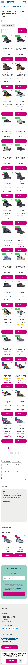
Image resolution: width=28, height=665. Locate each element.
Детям (19, 6)
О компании (4, 605)
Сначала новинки (6, 32)
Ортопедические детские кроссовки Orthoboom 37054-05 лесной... (7, 321)
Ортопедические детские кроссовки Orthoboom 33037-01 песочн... (7, 157)
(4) (10, 378)
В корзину (7, 59)
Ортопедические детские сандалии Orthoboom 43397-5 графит (20, 430)
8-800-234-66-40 (8, 617)
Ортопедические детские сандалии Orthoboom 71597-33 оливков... (20, 403)
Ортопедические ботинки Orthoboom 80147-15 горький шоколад (7, 76)
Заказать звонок (9, 647)
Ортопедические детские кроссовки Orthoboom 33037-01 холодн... (20, 130)
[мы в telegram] (17, 628)
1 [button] (6, 207)
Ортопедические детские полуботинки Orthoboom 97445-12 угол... (20, 157)
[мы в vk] (6, 628)
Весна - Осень (20, 474)
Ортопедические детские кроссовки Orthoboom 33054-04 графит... (21, 294)
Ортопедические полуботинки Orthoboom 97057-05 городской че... (7, 130)
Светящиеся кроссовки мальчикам (11, 21)
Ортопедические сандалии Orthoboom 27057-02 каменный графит (7, 239)
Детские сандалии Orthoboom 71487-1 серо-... (7, 546)
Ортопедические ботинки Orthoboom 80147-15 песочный (21, 76)
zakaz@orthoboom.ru (7, 621)
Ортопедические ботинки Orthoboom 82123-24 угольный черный (21, 239)
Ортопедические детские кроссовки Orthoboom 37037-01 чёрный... (7, 348)
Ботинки (17, 461)
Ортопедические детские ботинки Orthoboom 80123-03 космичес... (7, 212)
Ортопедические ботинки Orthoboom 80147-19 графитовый (7, 48)
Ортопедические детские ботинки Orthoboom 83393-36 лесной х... (21, 212)
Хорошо (11, 660)
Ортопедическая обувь (11, 6)
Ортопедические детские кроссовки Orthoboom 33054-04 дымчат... (7, 294)
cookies (18, 656)
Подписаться (14, 594)
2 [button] (20, 207)
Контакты (4, 613)
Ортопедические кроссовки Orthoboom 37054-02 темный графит (7, 103)
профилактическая (8, 474)
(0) (10, 51)
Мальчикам (24, 6)
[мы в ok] (13, 628)
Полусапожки (6, 461)
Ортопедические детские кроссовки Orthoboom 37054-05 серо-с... (21, 321)
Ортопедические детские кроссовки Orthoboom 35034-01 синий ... (7, 267)
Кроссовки (19, 468)
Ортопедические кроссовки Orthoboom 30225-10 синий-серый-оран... (20, 376)
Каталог (3, 6)
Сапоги (17, 464)
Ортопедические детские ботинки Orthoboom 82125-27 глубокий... (7, 185)
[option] (7, 39)
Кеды (17, 471)
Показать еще (14, 448)
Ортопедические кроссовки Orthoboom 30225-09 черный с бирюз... (21, 48)
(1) (23, 324)
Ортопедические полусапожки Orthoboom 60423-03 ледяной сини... (20, 185)
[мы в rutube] (10, 628)
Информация (5, 608)
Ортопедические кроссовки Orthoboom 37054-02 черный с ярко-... (21, 103)
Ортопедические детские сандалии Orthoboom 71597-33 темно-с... (7, 376)
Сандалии (6, 464)
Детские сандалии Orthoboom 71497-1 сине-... (20, 546)
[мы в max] (2, 628)
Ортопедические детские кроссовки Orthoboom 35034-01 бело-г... (20, 267)
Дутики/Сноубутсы (8, 468)
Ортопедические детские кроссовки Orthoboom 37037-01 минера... (20, 348)
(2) (23, 378)
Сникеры (6, 471)
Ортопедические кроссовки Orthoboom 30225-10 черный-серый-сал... (7, 403)
